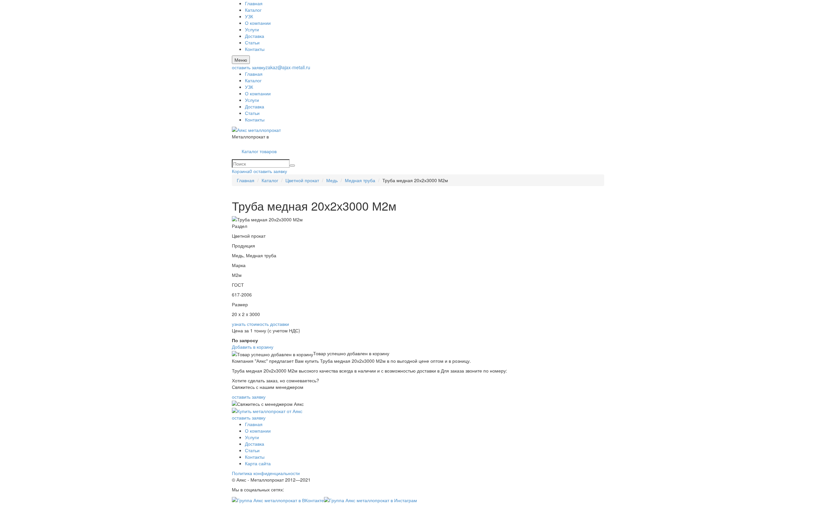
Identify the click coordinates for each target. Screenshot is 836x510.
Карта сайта (258, 463)
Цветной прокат (302, 180)
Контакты (255, 49)
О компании (258, 23)
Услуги (252, 29)
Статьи (252, 42)
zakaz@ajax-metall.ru (287, 67)
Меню (240, 59)
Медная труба (360, 180)
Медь (332, 180)
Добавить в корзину (252, 346)
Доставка (254, 36)
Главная (254, 3)
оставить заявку (248, 67)
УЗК (249, 16)
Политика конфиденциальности (266, 473)
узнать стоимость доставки (260, 324)
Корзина (242, 171)
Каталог (253, 10)
